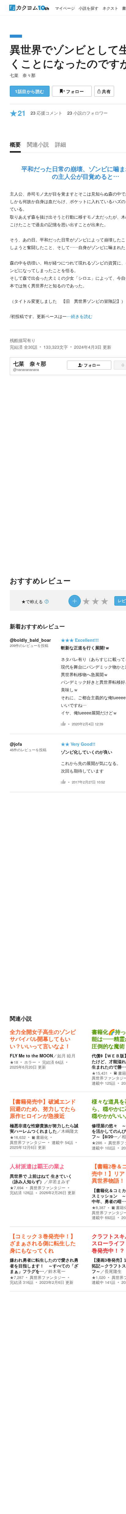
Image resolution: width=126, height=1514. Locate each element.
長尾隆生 (113, 1271)
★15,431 (100, 1073)
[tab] (17, 146)
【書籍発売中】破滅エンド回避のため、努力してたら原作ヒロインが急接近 (43, 1109)
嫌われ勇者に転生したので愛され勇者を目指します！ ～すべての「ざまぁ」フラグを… (44, 1265)
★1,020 (99, 1277)
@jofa (16, 744)
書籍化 (42, 1137)
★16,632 (18, 1137)
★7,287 (17, 1277)
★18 (14, 1062)
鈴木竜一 (56, 1271)
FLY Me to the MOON (31, 1056)
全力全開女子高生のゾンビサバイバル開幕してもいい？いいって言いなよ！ (43, 1039)
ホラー (30, 1062)
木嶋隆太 (69, 1131)
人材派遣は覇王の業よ (37, 1166)
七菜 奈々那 (22, 75)
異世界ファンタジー (28, 1142)
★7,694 (17, 1187)
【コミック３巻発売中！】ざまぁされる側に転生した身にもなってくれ (43, 1243)
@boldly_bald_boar (30, 640)
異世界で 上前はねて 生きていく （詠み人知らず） (41, 1178)
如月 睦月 (66, 1056)
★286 (97, 1142)
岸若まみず (59, 1181)
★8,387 (99, 1207)
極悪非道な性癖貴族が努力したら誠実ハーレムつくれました (44, 1128)
